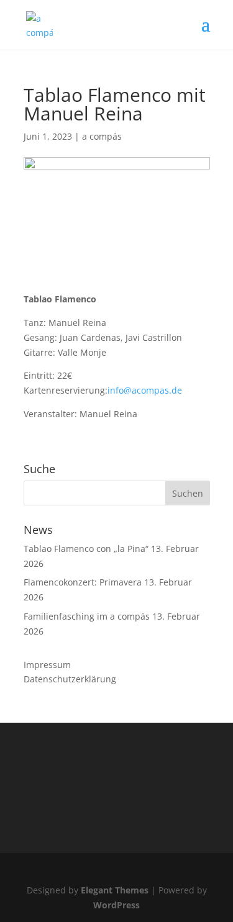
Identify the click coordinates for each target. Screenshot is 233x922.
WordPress (116, 905)
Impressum (47, 665)
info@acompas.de (144, 390)
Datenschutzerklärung (70, 679)
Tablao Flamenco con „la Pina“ (86, 548)
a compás (102, 136)
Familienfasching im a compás (87, 616)
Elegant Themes (114, 890)
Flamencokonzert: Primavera (83, 582)
